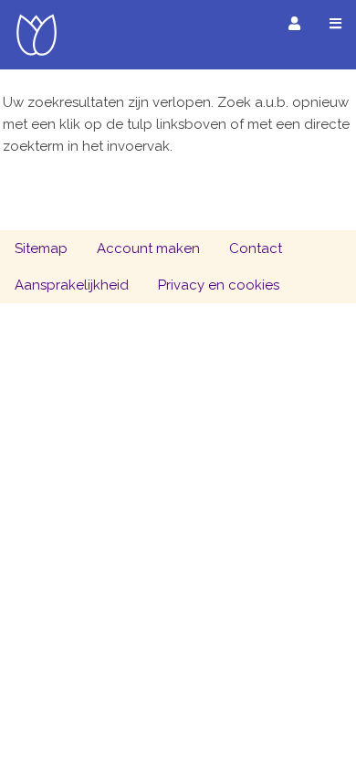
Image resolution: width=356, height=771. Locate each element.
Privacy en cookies (218, 285)
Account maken (148, 248)
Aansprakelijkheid (72, 285)
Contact (255, 248)
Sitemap (41, 248)
